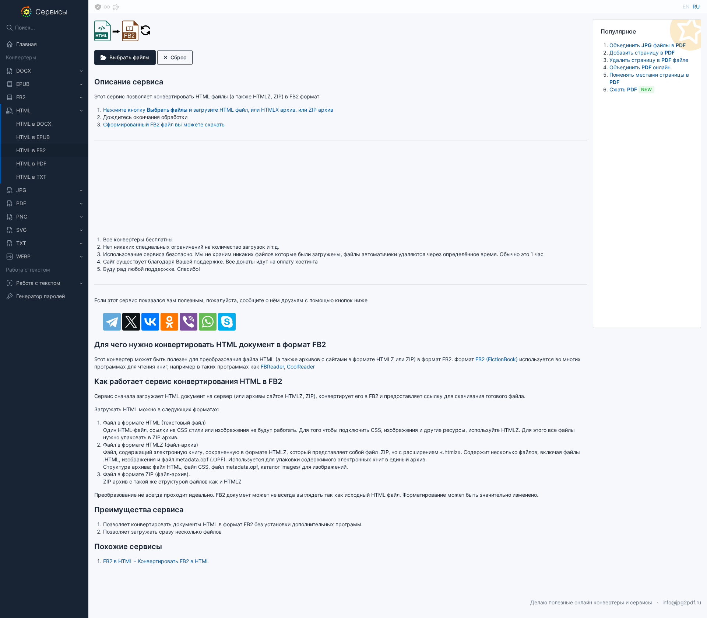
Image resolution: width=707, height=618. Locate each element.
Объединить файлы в (647, 45)
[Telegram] (112, 322)
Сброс (178, 57)
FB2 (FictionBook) (496, 359)
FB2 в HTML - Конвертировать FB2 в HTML (156, 561)
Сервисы (51, 11)
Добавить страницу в (642, 52)
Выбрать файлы (129, 57)
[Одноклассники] (169, 322)
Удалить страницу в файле (648, 60)
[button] (44, 70)
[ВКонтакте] (150, 322)
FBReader (272, 366)
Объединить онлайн (640, 67)
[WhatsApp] (208, 322)
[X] (131, 322)
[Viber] (188, 322)
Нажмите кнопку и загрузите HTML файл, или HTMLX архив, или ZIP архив (218, 110)
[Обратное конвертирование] (145, 30)
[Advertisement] (647, 209)
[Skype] (227, 322)
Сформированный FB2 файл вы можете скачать (164, 124)
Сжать (630, 89)
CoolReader (301, 366)
